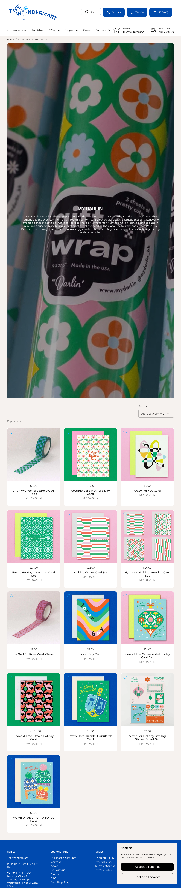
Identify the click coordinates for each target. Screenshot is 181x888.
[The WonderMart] (33, 12)
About (55, 866)
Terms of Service (105, 866)
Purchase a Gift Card (63, 857)
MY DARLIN (33, 498)
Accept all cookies (147, 866)
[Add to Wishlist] (11, 432)
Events (55, 874)
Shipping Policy (104, 857)
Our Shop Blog (60, 882)
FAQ (53, 878)
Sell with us (58, 870)
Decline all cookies (147, 877)
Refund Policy (103, 861)
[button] (160, 12)
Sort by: (143, 406)
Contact (56, 861)
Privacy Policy (103, 870)
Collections (24, 39)
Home (10, 39)
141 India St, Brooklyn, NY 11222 (22, 865)
